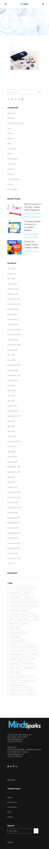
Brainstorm (11, 113)
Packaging (11, 149)
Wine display (13, 694)
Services (10, 174)
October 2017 (12, 528)
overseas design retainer (17, 654)
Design (10, 133)
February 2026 (13, 289)
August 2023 (12, 350)
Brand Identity (14, 592)
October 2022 (12, 370)
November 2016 (13, 548)
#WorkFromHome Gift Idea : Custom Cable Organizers (32, 207)
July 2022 (11, 386)
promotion (11, 164)
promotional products (28, 681)
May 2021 (11, 426)
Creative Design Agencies (27, 606)
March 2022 (12, 406)
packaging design (15, 658)
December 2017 (13, 518)
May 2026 (11, 274)
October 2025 (12, 309)
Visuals (10, 184)
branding (26, 592)
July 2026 (11, 269)
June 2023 (11, 360)
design (11, 619)
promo (31, 676)
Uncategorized (13, 179)
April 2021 (11, 431)
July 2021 (11, 421)
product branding (28, 663)
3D (10, 588)
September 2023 (14, 345)
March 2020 (12, 457)
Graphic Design (14, 628)
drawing (25, 623)
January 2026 (12, 294)
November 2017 (13, 523)
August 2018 (12, 513)
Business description (15, 123)
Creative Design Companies (18, 610)
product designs (14, 672)
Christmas (27, 597)
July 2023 (11, 355)
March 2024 (12, 314)
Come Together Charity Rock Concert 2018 (23, 601)
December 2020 (14, 441)
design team (13, 623)
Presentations (13, 159)
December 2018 (13, 492)
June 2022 (11, 391)
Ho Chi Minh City (15, 645)
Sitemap (10, 842)
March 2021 (12, 436)
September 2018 (14, 508)
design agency (23, 619)
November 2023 (13, 335)
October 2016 (12, 553)
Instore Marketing (31, 645)
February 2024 (13, 319)
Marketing (33, 650)
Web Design (12, 189)
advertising (19, 588)
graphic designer (15, 636)
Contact (10, 817)
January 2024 (12, 325)
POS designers (31, 658)
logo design (21, 650)
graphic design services (17, 641)
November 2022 (13, 365)
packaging (34, 654)
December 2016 (13, 543)
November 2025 (13, 304)
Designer (35, 619)
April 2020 (11, 452)
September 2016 (14, 558)
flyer (9, 144)
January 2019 (12, 487)
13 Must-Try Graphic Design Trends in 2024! (31, 245)
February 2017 (13, 538)
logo (11, 650)
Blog (9, 812)
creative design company (18, 614)
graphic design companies (18, 632)
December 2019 (13, 467)
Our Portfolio (12, 807)
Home (9, 797)
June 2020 (11, 447)
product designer (29, 667)
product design (14, 667)
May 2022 (11, 396)
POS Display (13, 663)
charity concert (14, 597)
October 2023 (12, 340)
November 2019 (13, 472)
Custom (33, 614)
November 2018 (13, 497)
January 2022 (12, 411)
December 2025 (13, 299)
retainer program (15, 689)
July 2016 (11, 564)
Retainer (10, 169)
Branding (11, 118)
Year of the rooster (28, 694)
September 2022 (14, 375)
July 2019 (11, 477)
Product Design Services (17, 676)
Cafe (9, 128)
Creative (12, 606)
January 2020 (12, 462)
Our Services (12, 802)
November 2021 (13, 416)
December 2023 (13, 330)
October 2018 (12, 503)
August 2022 (12, 380)
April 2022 (11, 401)
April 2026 (11, 279)
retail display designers (17, 685)
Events (10, 139)
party (9, 154)
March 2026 (12, 284)
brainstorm (31, 588)
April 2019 (11, 482)
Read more (11, 779)
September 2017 (14, 533)
